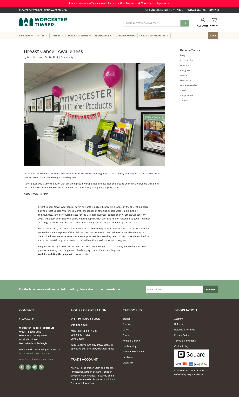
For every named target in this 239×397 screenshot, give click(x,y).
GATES (40, 35)
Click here (109, 379)
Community (67, 57)
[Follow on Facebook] (21, 367)
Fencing (127, 324)
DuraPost (185, 65)
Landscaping (129, 346)
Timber (184, 100)
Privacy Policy (181, 335)
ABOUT (181, 9)
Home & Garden (189, 85)
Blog (182, 55)
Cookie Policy (181, 346)
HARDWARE (102, 35)
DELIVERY (169, 9)
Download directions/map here (36, 359)
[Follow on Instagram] (34, 367)
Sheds (183, 90)
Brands (126, 318)
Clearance (128, 362)
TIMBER (55, 35)
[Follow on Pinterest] (41, 367)
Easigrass (185, 70)
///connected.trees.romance (34, 353)
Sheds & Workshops (133, 351)
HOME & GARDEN (77, 35)
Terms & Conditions (185, 340)
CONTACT (214, 9)
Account (178, 318)
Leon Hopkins (34, 57)
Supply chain (187, 95)
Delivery (178, 324)
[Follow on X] (28, 367)
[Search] (184, 23)
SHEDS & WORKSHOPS (152, 35)
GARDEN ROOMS (126, 35)
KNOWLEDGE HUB (196, 9)
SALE (213, 35)
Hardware (185, 80)
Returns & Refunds (184, 329)
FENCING (24, 35)
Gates (126, 329)
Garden (184, 75)
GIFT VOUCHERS (154, 9)
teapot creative (195, 374)
